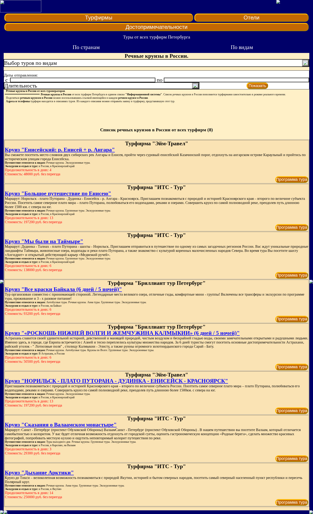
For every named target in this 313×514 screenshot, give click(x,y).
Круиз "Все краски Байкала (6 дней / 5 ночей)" (63, 289)
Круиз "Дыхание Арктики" (39, 473)
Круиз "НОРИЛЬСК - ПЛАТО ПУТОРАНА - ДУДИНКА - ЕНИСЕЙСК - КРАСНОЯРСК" (116, 381)
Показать (257, 85)
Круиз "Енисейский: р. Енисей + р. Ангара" (60, 150)
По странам (86, 47)
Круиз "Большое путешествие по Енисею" (58, 193)
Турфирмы (98, 17)
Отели (251, 17)
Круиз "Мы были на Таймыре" (44, 241)
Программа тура (291, 179)
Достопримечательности (156, 27)
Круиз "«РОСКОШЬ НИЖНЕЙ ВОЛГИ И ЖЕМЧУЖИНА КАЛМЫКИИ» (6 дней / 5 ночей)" (122, 333)
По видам (242, 47)
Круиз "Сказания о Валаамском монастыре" (61, 425)
